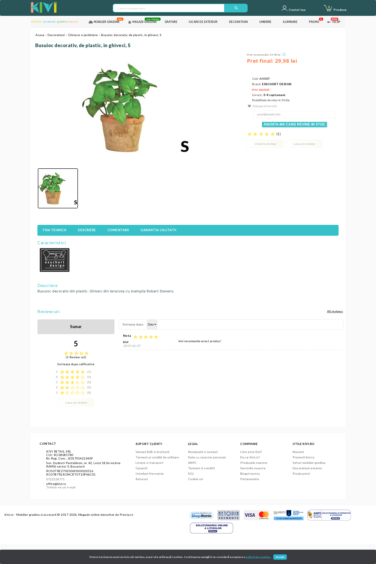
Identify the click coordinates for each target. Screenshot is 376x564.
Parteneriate (249, 479)
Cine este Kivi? (251, 452)
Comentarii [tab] (118, 230)
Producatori (301, 473)
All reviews (335, 311)
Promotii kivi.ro (303, 457)
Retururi (142, 479)
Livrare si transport (149, 462)
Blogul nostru (250, 473)
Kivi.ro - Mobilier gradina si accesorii (30, 514)
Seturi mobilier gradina (309, 462)
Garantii (141, 468)
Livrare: (257, 95)
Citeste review (265, 144)
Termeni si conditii (201, 468)
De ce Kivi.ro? (250, 457)
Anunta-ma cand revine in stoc (294, 124)
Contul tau (297, 10)
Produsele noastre (253, 462)
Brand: (256, 84)
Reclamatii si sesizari (203, 452)
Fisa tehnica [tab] (54, 230)
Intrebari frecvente (150, 473)
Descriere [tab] (87, 230)
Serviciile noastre (252, 468)
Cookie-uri (195, 479)
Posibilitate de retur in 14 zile (271, 100)
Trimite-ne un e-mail (61, 487)
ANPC (192, 462)
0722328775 (55, 479)
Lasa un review (304, 144)
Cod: (255, 78)
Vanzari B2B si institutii (153, 452)
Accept (280, 557)
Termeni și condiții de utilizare (157, 457)
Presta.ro (126, 514)
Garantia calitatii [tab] (158, 230)
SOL (191, 473)
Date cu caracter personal (207, 457)
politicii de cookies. (258, 557)
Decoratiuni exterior (307, 468)
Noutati (298, 452)
